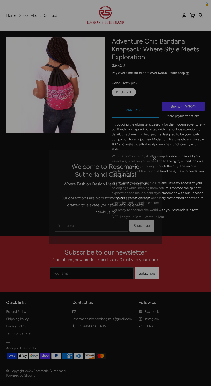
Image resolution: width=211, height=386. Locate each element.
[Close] (154, 154)
